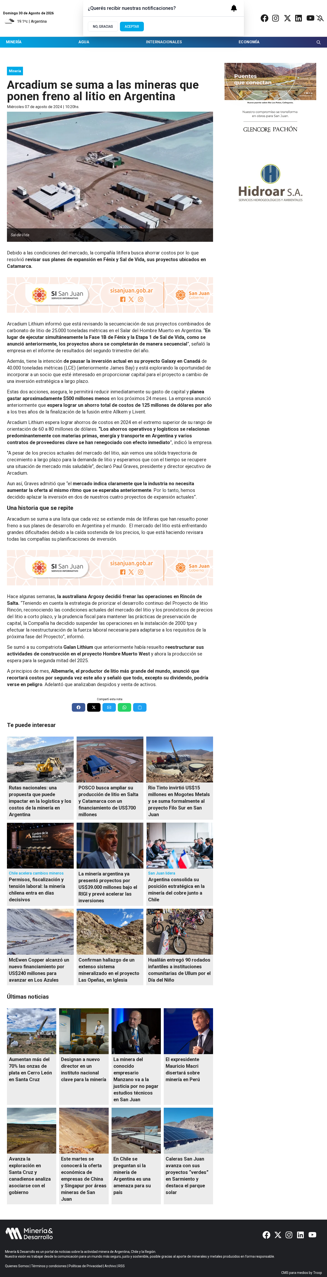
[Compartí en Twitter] (94, 707)
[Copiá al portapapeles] (140, 707)
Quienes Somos (17, 1266)
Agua (84, 42)
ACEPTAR (132, 26)
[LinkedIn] (299, 18)
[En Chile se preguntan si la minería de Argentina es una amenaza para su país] (136, 1131)
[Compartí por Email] (109, 707)
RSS (121, 1266)
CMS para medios (294, 1273)
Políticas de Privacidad (85, 1266)
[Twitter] (287, 18)
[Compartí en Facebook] (78, 707)
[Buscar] (318, 42)
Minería (14, 42)
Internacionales (164, 42)
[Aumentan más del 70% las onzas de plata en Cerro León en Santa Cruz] (31, 1031)
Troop (317, 1273)
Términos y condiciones (49, 1266)
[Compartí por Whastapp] (124, 707)
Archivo (110, 1266)
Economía (249, 42)
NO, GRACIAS (103, 26)
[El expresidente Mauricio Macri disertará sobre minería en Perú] (188, 1031)
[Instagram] (276, 18)
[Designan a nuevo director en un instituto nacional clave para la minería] (83, 1031)
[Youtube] (310, 18)
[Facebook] (264, 18)
